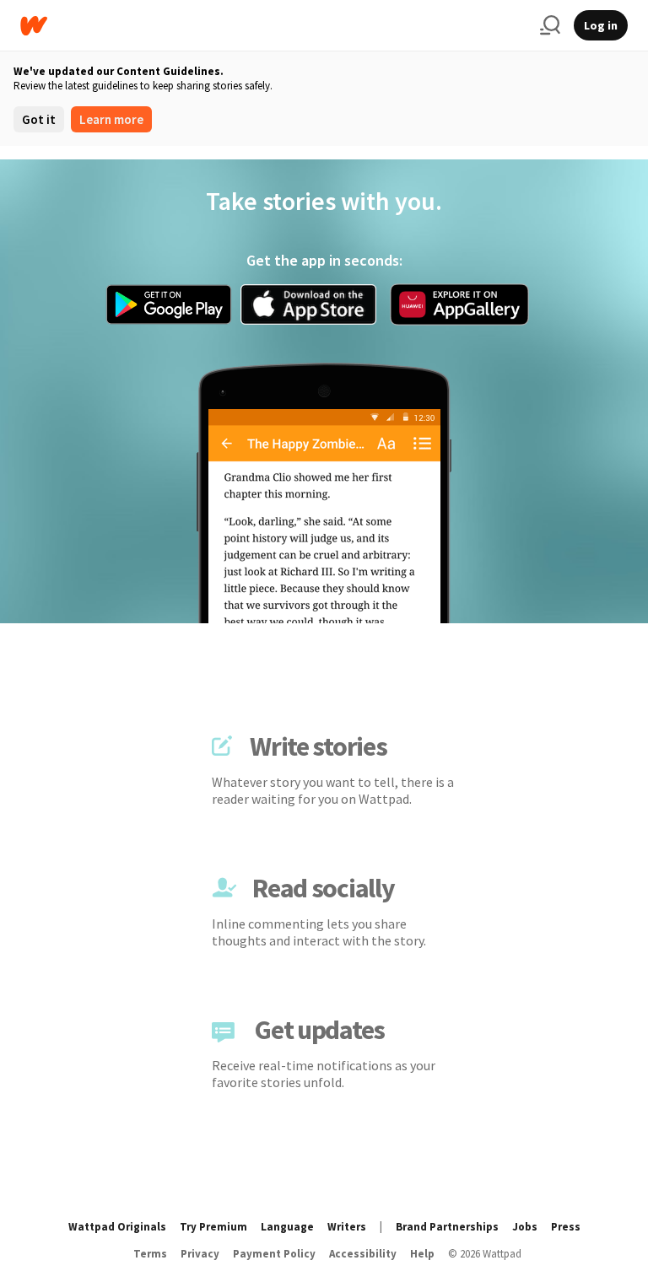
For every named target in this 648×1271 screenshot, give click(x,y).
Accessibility (363, 1254)
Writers (346, 1227)
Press (565, 1227)
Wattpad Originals (117, 1227)
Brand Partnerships (447, 1227)
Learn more (111, 119)
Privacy (200, 1254)
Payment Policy (274, 1254)
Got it (39, 119)
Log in (601, 25)
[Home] (273, 25)
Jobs (524, 1227)
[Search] (550, 25)
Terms (150, 1254)
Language (287, 1227)
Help (422, 1254)
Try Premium (213, 1227)
